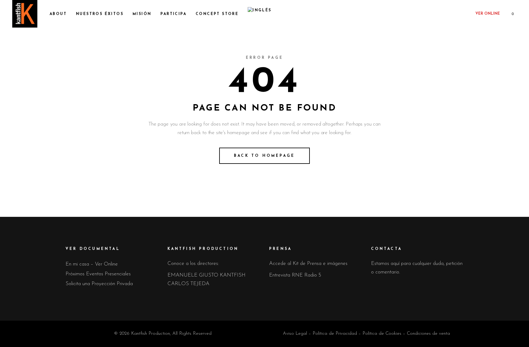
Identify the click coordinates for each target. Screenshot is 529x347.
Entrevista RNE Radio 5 (295, 275)
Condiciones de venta (428, 333)
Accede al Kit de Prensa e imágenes (308, 263)
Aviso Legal (295, 333)
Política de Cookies (381, 333)
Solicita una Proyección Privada (99, 283)
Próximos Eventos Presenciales (98, 274)
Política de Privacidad (335, 333)
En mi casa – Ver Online (92, 264)
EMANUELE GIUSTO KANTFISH (206, 275)
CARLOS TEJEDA (188, 283)
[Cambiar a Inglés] (259, 14)
